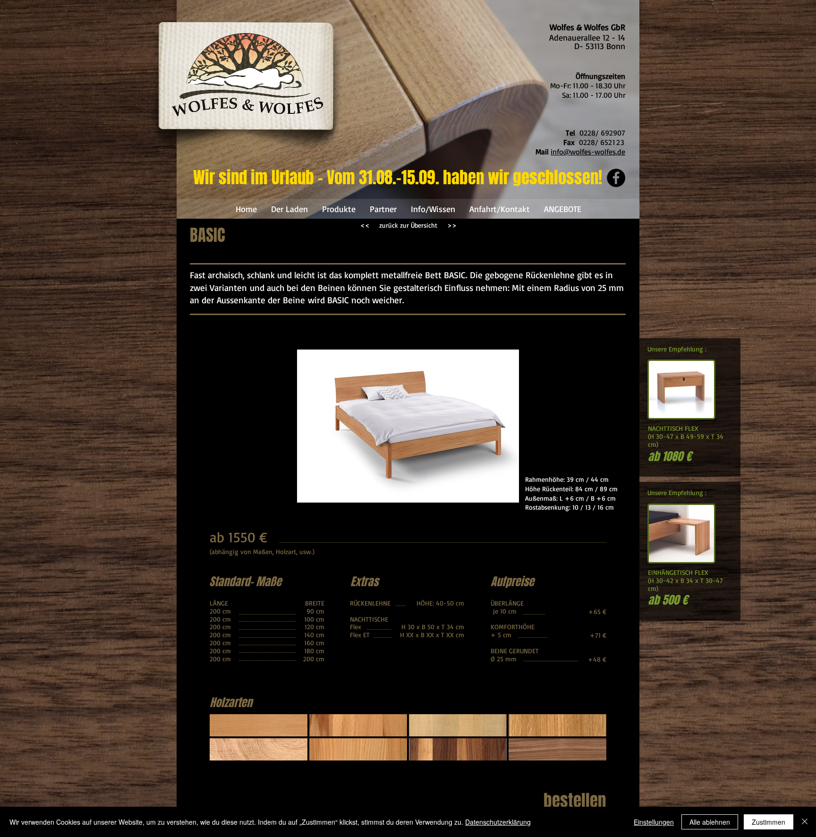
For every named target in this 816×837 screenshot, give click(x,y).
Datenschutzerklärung (498, 822)
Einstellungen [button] (654, 822)
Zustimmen (768, 822)
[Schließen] (804, 821)
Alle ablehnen (709, 822)
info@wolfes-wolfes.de (588, 151)
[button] (258, 725)
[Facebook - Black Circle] (616, 178)
